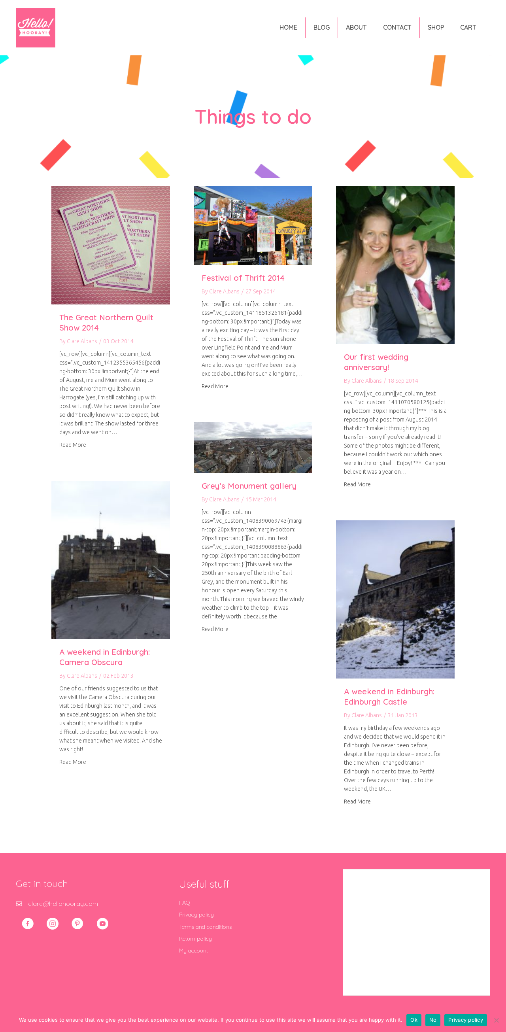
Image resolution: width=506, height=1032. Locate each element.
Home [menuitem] (288, 27)
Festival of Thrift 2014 (243, 278)
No (433, 1020)
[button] (28, 924)
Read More (72, 444)
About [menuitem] (356, 27)
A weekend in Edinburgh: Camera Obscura (104, 657)
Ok (413, 1020)
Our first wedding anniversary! (376, 362)
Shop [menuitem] (436, 27)
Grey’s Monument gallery (249, 486)
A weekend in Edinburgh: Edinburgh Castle (389, 696)
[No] (496, 1020)
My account (193, 950)
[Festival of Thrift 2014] (253, 225)
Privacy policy (196, 914)
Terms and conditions (205, 926)
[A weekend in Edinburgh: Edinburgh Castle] (395, 599)
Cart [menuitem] (468, 27)
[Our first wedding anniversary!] (395, 264)
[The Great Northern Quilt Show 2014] (110, 244)
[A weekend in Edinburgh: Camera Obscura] (110, 559)
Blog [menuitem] (321, 27)
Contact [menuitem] (397, 27)
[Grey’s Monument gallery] (253, 447)
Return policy (195, 938)
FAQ (184, 902)
